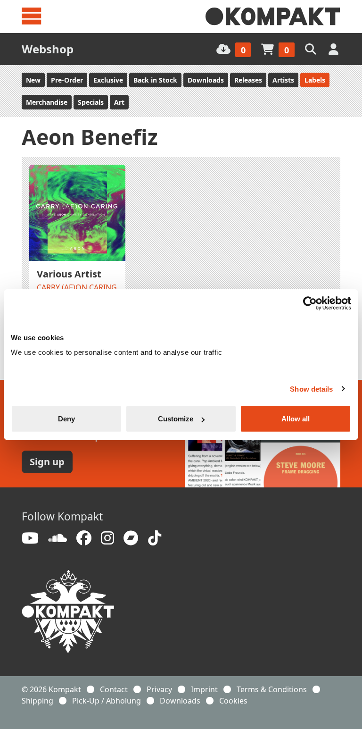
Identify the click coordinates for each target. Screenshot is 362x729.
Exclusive (108, 79)
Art (119, 102)
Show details (311, 389)
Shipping (37, 700)
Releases (248, 79)
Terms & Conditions (272, 689)
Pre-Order (67, 79)
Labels (314, 79)
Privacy (159, 689)
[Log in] (334, 49)
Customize (175, 419)
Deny (66, 419)
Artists (283, 79)
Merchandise (46, 102)
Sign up (47, 461)
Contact (114, 689)
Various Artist (69, 274)
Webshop (48, 49)
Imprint (204, 689)
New (33, 79)
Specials (91, 102)
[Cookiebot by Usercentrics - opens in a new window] (310, 303)
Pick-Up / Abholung (106, 700)
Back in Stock (155, 79)
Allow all (295, 419)
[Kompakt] (273, 16)
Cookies (233, 700)
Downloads (206, 79)
